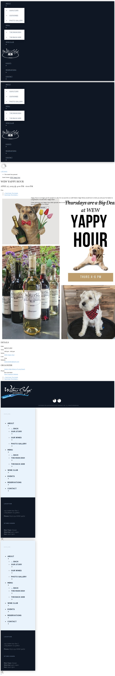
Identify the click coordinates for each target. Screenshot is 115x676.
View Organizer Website (11, 374)
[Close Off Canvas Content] (2, 539)
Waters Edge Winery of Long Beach (14, 369)
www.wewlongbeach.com (11, 362)
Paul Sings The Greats (11, 193)
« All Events (4, 171)
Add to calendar (40, 207)
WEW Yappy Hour (9, 355)
